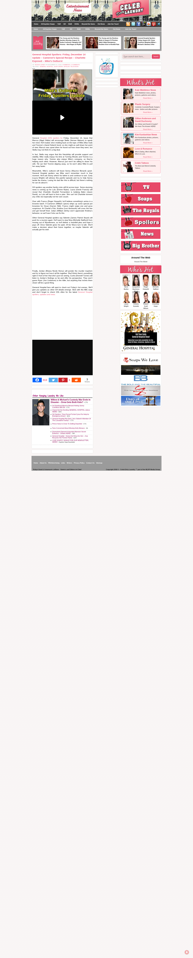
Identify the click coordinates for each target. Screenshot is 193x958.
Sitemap (99, 463)
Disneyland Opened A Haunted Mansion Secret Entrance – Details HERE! (69, 432)
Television (74, 66)
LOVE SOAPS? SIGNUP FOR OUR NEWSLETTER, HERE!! (70, 441)
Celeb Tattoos (142, 163)
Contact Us (90, 463)
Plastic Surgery (142, 104)
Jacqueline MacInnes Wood (136, 289)
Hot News (101, 24)
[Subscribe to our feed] (148, 24)
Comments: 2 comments (71, 64)
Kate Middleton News (145, 90)
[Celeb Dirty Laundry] (96, 10)
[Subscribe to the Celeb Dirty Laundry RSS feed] (128, 24)
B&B (70, 24)
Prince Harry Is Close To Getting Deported (67, 424)
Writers (69, 463)
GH (64, 24)
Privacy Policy (79, 463)
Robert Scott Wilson (145, 306)
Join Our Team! (113, 24)
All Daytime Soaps (48, 24)
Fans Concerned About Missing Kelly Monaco (68, 428)
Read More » (147, 98)
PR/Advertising (53, 463)
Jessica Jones (40, 64)
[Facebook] (138, 24)
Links (63, 463)
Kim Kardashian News (146, 134)
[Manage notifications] (187, 952)
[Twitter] (133, 24)
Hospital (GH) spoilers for (51, 138)
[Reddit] (76, 380)
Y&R (59, 24)
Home (36, 24)
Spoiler (67, 66)
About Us (43, 463)
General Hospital (46, 66)
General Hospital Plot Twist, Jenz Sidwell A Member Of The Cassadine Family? (71, 419)
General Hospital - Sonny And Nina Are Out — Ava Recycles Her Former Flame (70, 437)
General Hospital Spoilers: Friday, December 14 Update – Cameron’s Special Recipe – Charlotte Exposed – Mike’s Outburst (58, 57)
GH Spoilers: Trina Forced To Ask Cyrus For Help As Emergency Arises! (70, 415)
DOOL (77, 24)
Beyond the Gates (88, 24)
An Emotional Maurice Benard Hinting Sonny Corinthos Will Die (68, 406)
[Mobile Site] (159, 24)
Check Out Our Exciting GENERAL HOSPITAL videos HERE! (71, 411)
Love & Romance (143, 149)
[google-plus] (143, 24)
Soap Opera (58, 66)
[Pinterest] (153, 24)
